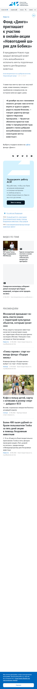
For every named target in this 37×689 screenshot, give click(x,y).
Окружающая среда (10, 76)
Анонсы (5, 366)
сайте (28, 145)
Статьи (5, 413)
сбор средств (23, 221)
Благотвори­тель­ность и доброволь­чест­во (17, 74)
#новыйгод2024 (12, 217)
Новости (6, 17)
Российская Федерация (14, 213)
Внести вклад (16, 203)
